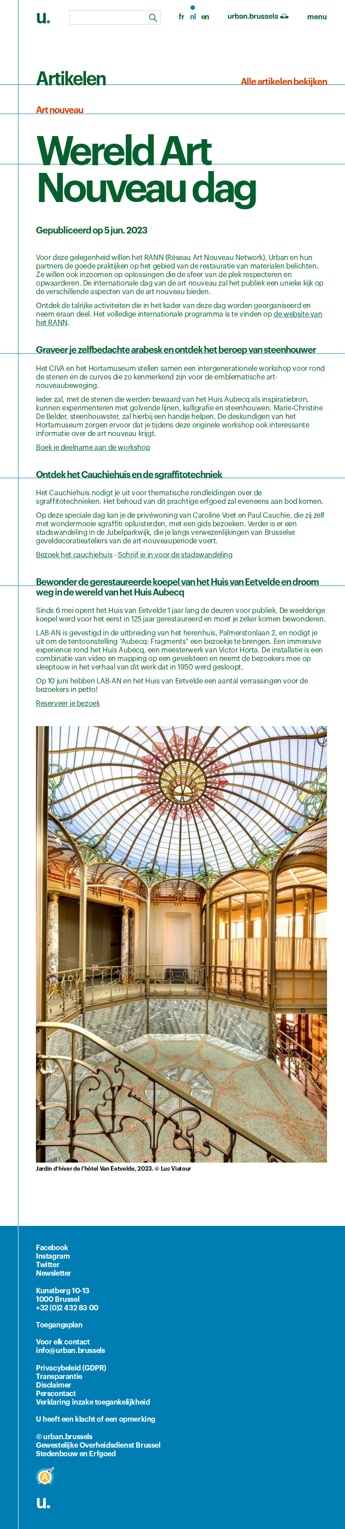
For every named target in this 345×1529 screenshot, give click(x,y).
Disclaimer (53, 1385)
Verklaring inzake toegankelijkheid (93, 1402)
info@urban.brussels (70, 1350)
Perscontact (56, 1393)
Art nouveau (59, 110)
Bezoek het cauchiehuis (74, 555)
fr (181, 17)
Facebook (52, 1247)
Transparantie (59, 1376)
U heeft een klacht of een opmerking (95, 1419)
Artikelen (71, 79)
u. (43, 1502)
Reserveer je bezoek (68, 703)
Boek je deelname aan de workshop (93, 447)
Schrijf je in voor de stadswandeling (175, 555)
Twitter (47, 1265)
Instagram (53, 1256)
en (205, 17)
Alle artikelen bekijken (284, 82)
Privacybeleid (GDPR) (71, 1368)
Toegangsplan (59, 1325)
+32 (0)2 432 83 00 (67, 1308)
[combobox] (115, 17)
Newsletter (53, 1273)
